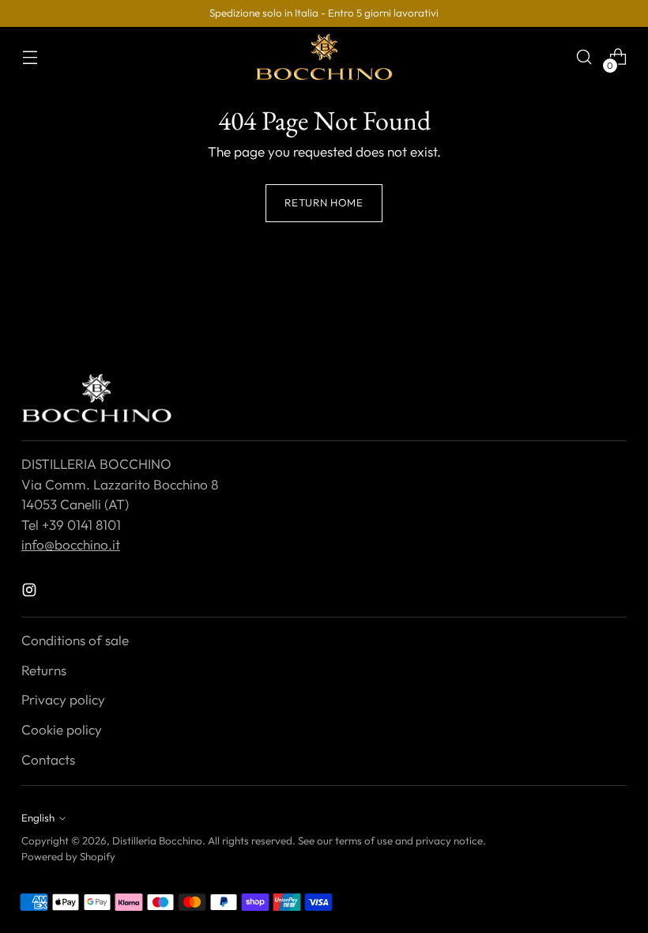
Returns (43, 670)
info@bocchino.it (70, 544)
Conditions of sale (75, 640)
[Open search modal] (584, 57)
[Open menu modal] (29, 57)
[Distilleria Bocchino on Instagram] (30, 592)
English (38, 817)
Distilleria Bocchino (157, 840)
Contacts (48, 759)
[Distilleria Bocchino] (324, 57)
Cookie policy (61, 729)
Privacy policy (63, 699)
